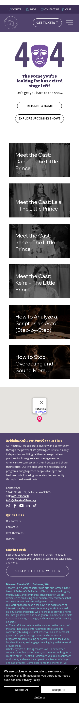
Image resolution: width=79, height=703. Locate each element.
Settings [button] (39, 697)
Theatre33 (15, 445)
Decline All (21, 690)
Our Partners (13, 521)
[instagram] (8, 506)
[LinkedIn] (28, 506)
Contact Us (12, 526)
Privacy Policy (31, 680)
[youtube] (21, 506)
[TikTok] (35, 506)
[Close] (73, 671)
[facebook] (15, 506)
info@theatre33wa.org (21, 500)
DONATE (11, 538)
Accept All (58, 690)
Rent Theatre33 (14, 533)
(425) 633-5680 (20, 496)
